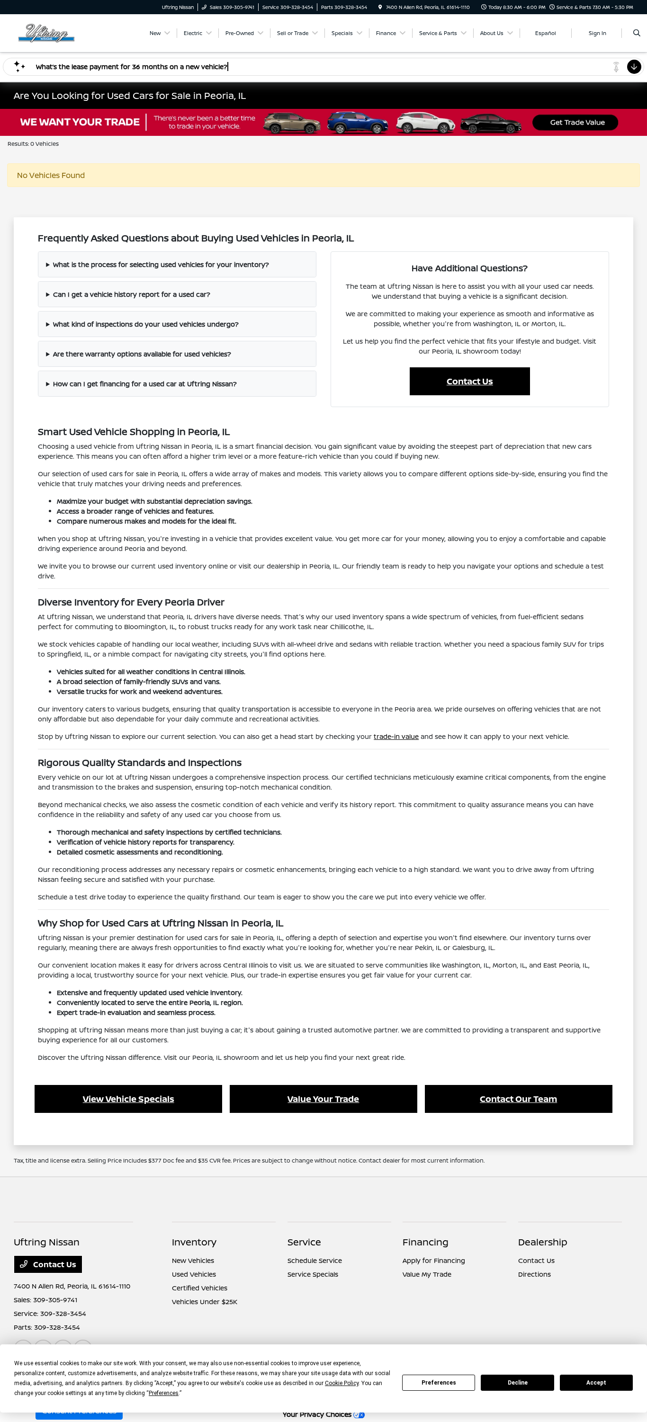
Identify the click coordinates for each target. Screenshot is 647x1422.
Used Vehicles (194, 1274)
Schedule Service (315, 1260)
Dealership (542, 1241)
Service (304, 1241)
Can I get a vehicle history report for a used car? (131, 294)
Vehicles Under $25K (204, 1301)
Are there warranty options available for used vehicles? (142, 353)
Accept (596, 1382)
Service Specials (313, 1274)
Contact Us (470, 381)
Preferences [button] (164, 1393)
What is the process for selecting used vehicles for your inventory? (161, 264)
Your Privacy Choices (318, 1414)
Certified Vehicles (199, 1287)
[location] (380, 7)
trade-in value (396, 736)
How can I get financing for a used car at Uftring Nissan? (145, 383)
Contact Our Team (518, 1098)
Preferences (439, 1382)
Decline (518, 1382)
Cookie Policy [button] (342, 1383)
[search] (636, 33)
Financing (426, 1241)
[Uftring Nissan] (56, 32)
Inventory (194, 1241)
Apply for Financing (434, 1260)
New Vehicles (193, 1260)
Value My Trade (427, 1274)
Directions (534, 1274)
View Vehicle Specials (128, 1098)
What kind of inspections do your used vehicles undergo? (146, 324)
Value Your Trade (323, 1098)
